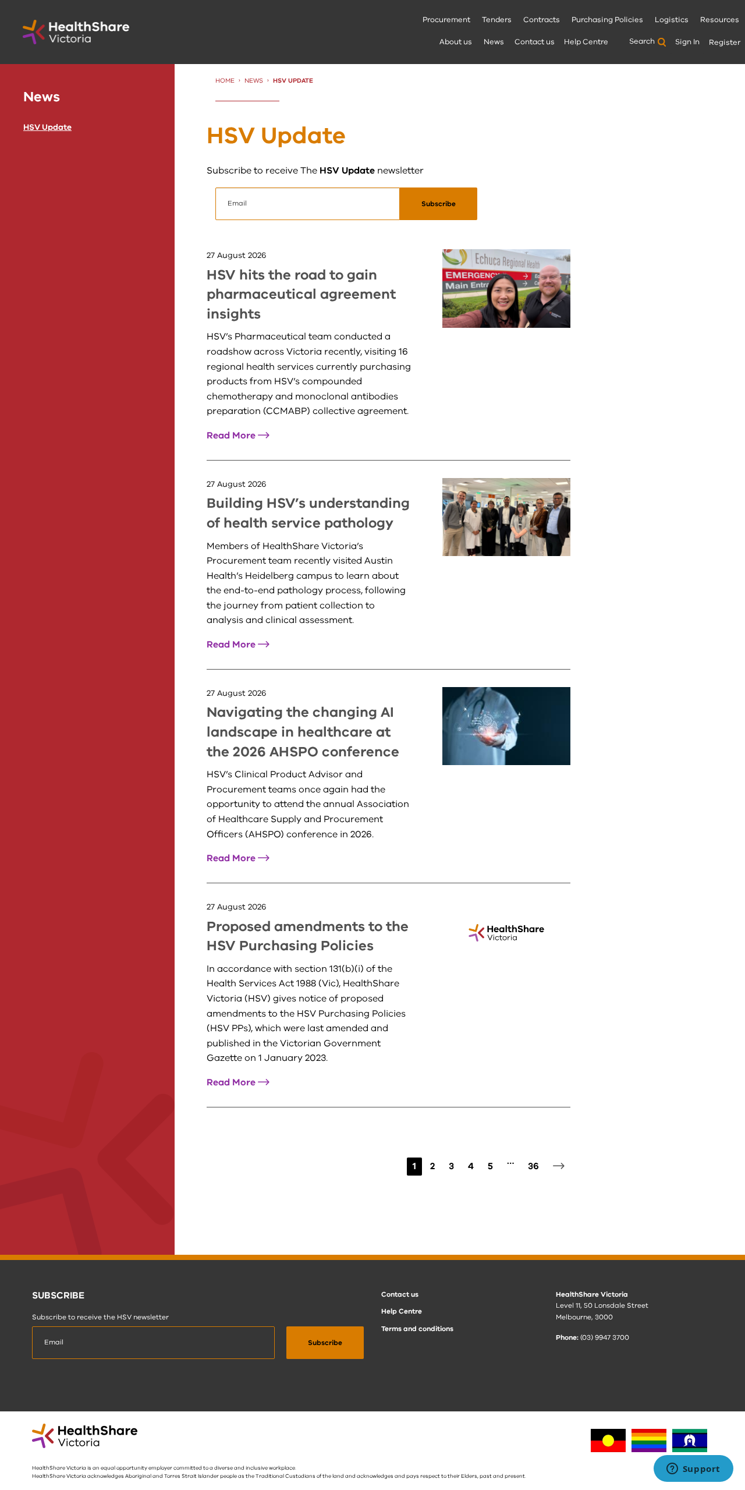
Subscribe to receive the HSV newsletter (100, 1317)
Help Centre (586, 42)
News (494, 42)
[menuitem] (446, 20)
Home (225, 80)
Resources (719, 20)
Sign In (687, 42)
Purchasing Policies (607, 20)
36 (533, 1166)
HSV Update (47, 127)
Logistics (672, 20)
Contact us (535, 42)
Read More (238, 435)
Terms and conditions (417, 1328)
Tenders (497, 20)
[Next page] (558, 1167)
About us (455, 42)
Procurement (446, 20)
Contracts (541, 20)
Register (724, 42)
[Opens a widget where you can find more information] (693, 1469)
